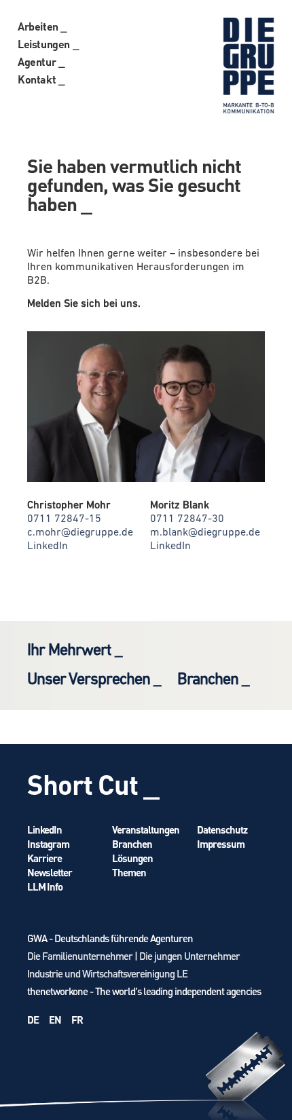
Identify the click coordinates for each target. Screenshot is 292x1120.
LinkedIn (47, 546)
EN (55, 1019)
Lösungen (132, 858)
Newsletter (49, 872)
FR (77, 1019)
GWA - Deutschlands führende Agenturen (110, 938)
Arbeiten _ (42, 26)
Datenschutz (222, 829)
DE (33, 1019)
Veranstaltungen (145, 829)
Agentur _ (41, 61)
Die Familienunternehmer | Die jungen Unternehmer (133, 956)
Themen (129, 872)
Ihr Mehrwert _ (74, 651)
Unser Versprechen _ (93, 680)
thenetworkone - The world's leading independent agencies (144, 991)
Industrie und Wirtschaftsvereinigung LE (107, 973)
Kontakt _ (41, 79)
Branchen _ (213, 680)
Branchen (132, 844)
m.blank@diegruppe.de (205, 532)
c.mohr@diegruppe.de (80, 532)
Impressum (220, 844)
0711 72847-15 (64, 519)
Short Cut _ (93, 783)
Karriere (44, 858)
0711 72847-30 (187, 519)
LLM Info (44, 886)
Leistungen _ (48, 44)
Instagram (48, 844)
